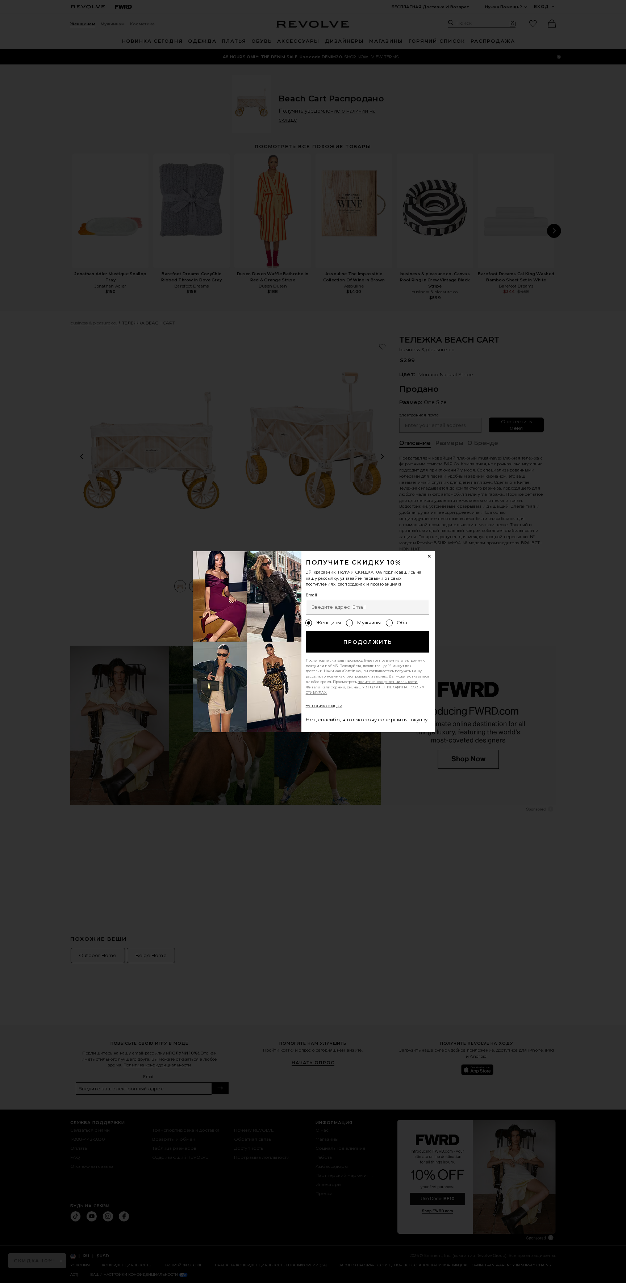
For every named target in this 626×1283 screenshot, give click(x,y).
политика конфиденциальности (388, 682)
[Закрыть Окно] (429, 556)
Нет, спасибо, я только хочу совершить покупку (367, 719)
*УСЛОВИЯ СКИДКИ (324, 706)
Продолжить (367, 642)
